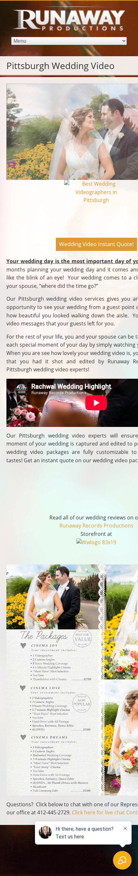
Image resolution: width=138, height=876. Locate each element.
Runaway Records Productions (96, 525)
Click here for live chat (98, 812)
